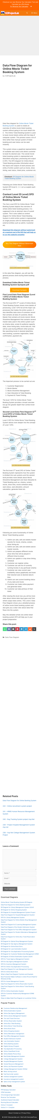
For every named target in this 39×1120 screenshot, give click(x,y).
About (11, 1113)
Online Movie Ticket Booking (13, 1026)
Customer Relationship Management (15, 1008)
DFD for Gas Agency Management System (14, 961)
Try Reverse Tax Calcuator (19, 6)
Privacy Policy (26, 1113)
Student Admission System (12, 1039)
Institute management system (13, 1076)
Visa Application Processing (12, 1049)
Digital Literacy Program (11, 1046)
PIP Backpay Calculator (8, 1090)
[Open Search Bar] (27, 13)
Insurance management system (14, 1079)
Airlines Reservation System (13, 1021)
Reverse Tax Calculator (8, 1097)
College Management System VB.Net (15, 1069)
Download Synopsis (19, 290)
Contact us (17, 1113)
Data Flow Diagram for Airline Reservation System (17, 984)
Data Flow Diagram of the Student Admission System (18, 927)
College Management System (13, 1059)
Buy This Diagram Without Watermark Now (19, 245)
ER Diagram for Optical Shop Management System (17, 941)
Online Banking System (11, 1044)
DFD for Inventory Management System (13, 964)
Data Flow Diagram (12, 637)
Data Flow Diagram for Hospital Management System (18, 915)
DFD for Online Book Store (9, 972)
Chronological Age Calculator (10, 1095)
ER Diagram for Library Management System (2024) (17, 907)
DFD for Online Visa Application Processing (15, 967)
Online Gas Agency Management (14, 1013)
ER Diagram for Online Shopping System (14, 910)
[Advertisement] (19, 35)
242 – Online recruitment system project (17, 806)
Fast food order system (11, 1074)
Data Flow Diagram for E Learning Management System (18, 924)
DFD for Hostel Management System (12, 981)
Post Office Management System (14, 1036)
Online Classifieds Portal (12, 1051)
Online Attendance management (14, 1033)
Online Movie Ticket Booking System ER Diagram (16, 902)
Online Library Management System (15, 1016)
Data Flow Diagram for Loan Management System (16, 969)
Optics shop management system (14, 1081)
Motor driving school (10, 1071)
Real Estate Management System (14, 1056)
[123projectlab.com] (10, 13)
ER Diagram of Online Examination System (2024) (16, 956)
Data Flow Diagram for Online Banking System (19, 800)
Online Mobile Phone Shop (12, 1054)
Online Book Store (9, 1028)
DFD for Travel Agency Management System (15, 959)
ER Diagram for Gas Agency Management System (16, 944)
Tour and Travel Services (12, 1018)
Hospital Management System (13, 1061)
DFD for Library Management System (13, 917)
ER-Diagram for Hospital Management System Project (18, 912)
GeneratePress (32, 1117)
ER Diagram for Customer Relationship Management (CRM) (20, 954)
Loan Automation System (12, 1041)
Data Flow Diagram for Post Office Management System (18, 929)
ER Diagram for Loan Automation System (14, 949)
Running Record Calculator (9, 1102)
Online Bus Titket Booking (12, 1023)
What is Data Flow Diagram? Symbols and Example (17, 974)
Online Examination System (12, 1011)
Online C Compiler (7, 1105)
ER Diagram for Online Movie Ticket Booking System (19, 177)
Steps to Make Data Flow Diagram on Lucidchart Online (18, 998)
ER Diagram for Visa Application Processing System (17, 951)
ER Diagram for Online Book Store (12, 946)
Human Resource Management (13, 1064)
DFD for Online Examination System (12, 991)
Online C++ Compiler (8, 1107)
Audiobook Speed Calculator (10, 1100)
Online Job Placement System (13, 1066)
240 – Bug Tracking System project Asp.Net (18, 819)
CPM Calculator (6, 1092)
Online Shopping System (12, 1031)
